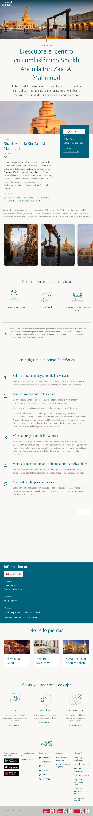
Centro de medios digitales (63, 765)
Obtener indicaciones (73, 143)
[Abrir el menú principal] (87, 3)
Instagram (46, 762)
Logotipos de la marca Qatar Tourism (80, 782)
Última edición (27, 759)
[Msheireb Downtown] (46, 653)
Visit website (76, 131)
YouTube (45, 770)
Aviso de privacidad (81, 764)
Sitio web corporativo (78, 769)
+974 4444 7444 (71, 151)
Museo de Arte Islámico (30, 172)
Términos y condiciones (78, 758)
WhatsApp (46, 779)
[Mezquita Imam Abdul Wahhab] (76, 653)
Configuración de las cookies (80, 799)
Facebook (45, 757)
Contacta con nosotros (61, 758)
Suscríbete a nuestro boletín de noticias (81, 791)
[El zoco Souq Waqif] (17, 653)
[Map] (46, 534)
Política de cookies (81, 775)
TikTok (44, 774)
